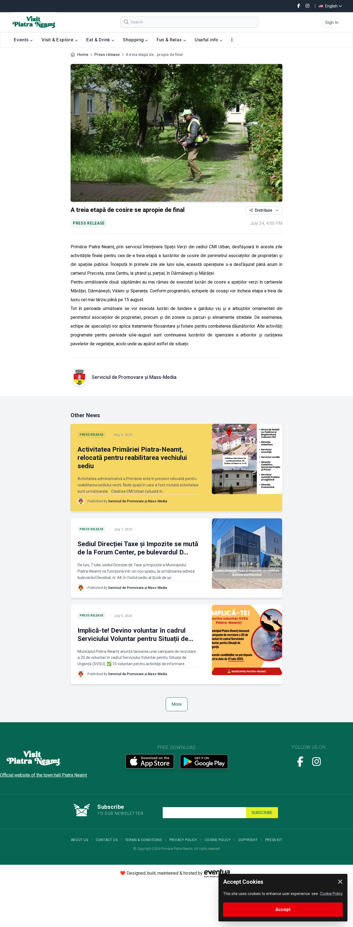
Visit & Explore (57, 39)
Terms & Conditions (143, 840)
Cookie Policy (218, 840)
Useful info (207, 39)
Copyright (248, 840)
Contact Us (106, 840)
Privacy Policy (183, 840)
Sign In (331, 22)
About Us (79, 840)
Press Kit (273, 840)
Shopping (134, 39)
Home (82, 54)
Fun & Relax (170, 39)
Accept (283, 909)
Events (22, 39)
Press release (107, 54)
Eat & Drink (98, 39)
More (177, 704)
